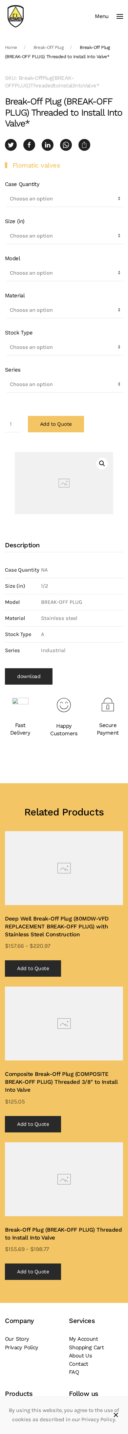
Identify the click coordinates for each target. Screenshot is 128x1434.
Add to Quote (56, 424)
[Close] (116, 1415)
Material (15, 295)
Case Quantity (22, 184)
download (28, 676)
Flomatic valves (36, 165)
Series (12, 370)
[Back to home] (15, 16)
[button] (109, 16)
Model (12, 258)
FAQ (74, 1372)
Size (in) (15, 221)
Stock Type (18, 333)
